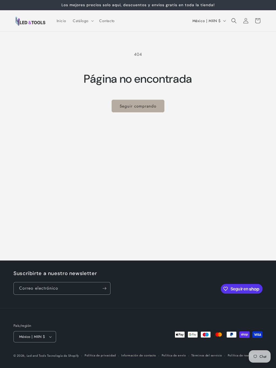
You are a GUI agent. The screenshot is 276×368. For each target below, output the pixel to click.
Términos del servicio (206, 355)
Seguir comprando (138, 106)
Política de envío (174, 355)
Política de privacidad (100, 355)
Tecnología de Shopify (63, 355)
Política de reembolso (243, 355)
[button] (83, 20)
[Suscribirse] (104, 288)
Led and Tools (36, 355)
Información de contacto (138, 355)
